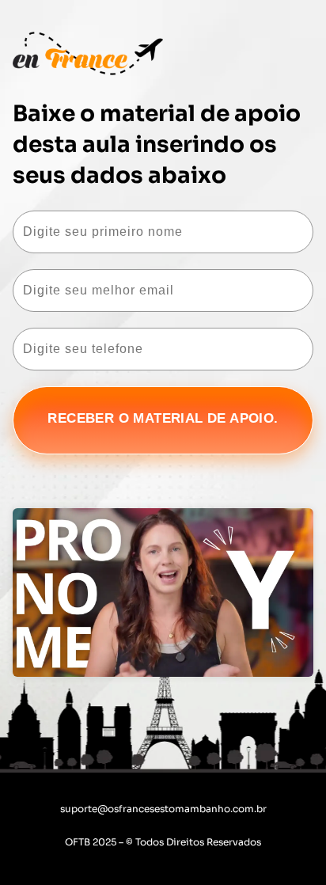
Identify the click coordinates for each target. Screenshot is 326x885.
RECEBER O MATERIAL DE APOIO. (162, 418)
